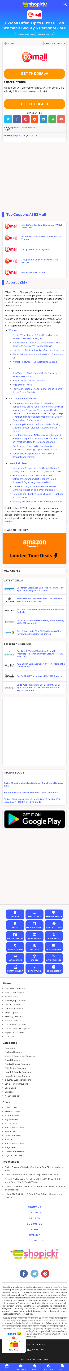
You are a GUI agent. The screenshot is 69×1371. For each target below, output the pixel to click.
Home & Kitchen (18, 463)
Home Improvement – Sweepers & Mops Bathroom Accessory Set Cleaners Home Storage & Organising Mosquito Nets (34, 479)
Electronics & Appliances (23, 398)
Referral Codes (12, 1111)
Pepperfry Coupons (14, 1032)
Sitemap (35, 1235)
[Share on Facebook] (17, 119)
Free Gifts (10, 1139)
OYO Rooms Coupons (15, 1024)
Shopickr (17, 135)
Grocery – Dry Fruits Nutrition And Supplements (37, 501)
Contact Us (34, 1240)
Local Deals (10, 1087)
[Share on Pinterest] (26, 119)
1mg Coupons (11, 1012)
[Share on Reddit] (34, 119)
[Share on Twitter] (8, 119)
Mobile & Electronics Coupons (19, 1055)
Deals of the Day (13, 1135)
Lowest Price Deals (14, 1151)
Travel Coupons (12, 1059)
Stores (34, 1218)
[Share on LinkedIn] (43, 119)
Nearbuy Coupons (14, 1016)
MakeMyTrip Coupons (15, 1000)
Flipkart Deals (11, 996)
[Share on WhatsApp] (52, 119)
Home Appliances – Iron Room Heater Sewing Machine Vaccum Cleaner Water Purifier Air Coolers (36, 427)
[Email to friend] (61, 119)
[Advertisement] (34, 176)
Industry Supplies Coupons (18, 1079)
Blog (34, 1229)
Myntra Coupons (13, 1020)
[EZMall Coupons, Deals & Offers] (34, 14)
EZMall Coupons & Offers (25, 34)
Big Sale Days (11, 1119)
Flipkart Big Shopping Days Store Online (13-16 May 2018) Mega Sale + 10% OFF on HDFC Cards (32, 800)
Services (9, 1091)
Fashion (17, 127)
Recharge (10, 1047)
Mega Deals (10, 1147)
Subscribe (34, 1223)
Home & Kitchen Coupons (17, 1076)
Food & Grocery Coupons (17, 1063)
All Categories (12, 1095)
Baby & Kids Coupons (15, 1067)
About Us (35, 1207)
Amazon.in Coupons (15, 988)
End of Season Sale (14, 1127)
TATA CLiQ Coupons (14, 992)
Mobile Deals (11, 1123)
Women (13, 330)
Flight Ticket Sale (13, 1155)
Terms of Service (35, 1344)
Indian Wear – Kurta (23, 384)
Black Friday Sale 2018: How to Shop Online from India (31, 792)
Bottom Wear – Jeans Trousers (29, 380)
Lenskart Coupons (14, 1008)
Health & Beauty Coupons (18, 1071)
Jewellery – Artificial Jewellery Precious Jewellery (38, 350)
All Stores (9, 1036)
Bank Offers (11, 1131)
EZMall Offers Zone (46, 34)
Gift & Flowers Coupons (16, 1083)
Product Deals (12, 1115)
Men (11, 368)
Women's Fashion (29, 127)
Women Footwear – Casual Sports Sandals (35, 361)
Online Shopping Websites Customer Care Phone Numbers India (33, 784)
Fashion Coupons (13, 1051)
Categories (34, 1212)
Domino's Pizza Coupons (17, 1028)
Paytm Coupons (13, 1004)
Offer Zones (11, 1107)
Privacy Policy (34, 1350)
